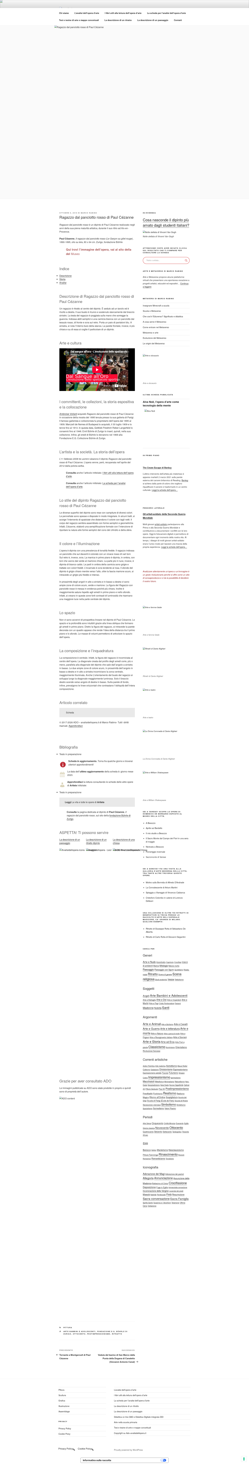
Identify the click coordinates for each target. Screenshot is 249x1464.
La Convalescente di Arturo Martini (161, 887)
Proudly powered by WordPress (128, 1449)
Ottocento (79, 1334)
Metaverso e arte (150, 332)
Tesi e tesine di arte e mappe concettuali (79, 20)
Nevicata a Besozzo (155, 846)
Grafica (62, 1400)
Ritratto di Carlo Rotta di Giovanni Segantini (165, 936)
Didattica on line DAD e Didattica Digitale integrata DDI (138, 1416)
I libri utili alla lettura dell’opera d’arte (123, 13)
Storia (62, 279)
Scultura (62, 1395)
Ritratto (117, 1334)
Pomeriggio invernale (155, 851)
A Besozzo (150, 823)
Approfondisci (76, 725)
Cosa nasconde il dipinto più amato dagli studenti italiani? (166, 222)
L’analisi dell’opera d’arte (86, 13)
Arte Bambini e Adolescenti (79, 1331)
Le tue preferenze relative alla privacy (137, 1460)
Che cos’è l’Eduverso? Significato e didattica (163, 316)
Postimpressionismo (99, 1334)
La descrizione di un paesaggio (152, 20)
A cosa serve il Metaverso (154, 321)
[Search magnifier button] (186, 260)
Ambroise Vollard (68, 414)
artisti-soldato (161, 524)
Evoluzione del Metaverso (154, 337)
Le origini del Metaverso (154, 343)
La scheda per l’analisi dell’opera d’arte (166, 13)
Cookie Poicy (64, 1433)
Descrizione (65, 275)
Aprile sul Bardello (154, 828)
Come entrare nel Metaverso (156, 327)
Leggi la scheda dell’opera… (165, 490)
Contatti (178, 20)
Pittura (67, 1327)
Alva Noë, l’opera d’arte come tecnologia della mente (161, 403)
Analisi (62, 282)
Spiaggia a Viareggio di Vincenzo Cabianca (165, 892)
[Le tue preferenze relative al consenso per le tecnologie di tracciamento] (244, 1459)
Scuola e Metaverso (152, 310)
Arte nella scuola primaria (125, 1422)
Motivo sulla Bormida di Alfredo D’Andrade (165, 882)
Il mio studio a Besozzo (156, 833)
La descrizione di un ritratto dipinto (96, 841)
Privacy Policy (65, 1428)
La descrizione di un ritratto (118, 20)
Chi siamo (64, 13)
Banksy (185, 480)
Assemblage (64, 1411)
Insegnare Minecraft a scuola (156, 305)
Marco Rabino (89, 213)
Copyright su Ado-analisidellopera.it (130, 1433)
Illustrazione (64, 1406)
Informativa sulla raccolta (97, 1460)
